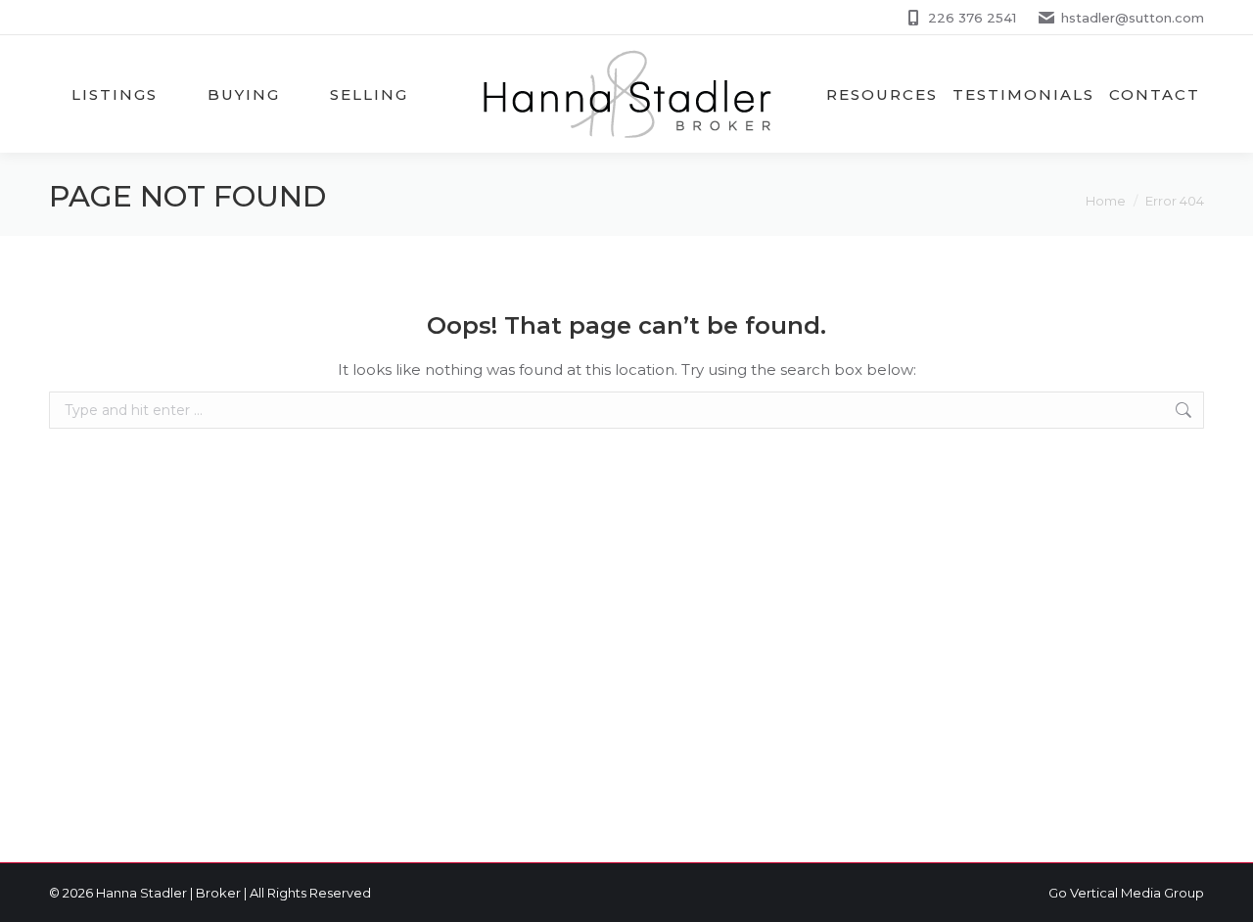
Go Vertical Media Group (1126, 892)
